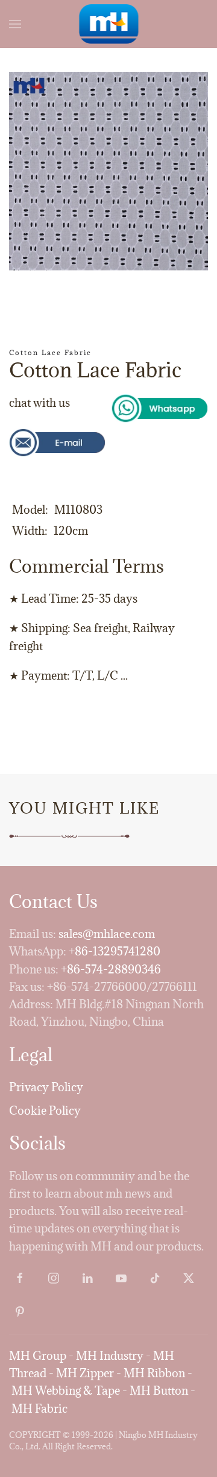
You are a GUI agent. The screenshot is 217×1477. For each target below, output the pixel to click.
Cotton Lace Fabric (50, 352)
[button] (15, 24)
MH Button (159, 1390)
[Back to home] (108, 24)
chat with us (39, 402)
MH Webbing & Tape (65, 1390)
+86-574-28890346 (111, 969)
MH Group (37, 1355)
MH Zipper (85, 1373)
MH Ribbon (154, 1373)
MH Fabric (39, 1408)
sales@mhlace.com (106, 934)
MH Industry (109, 1355)
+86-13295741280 (114, 951)
